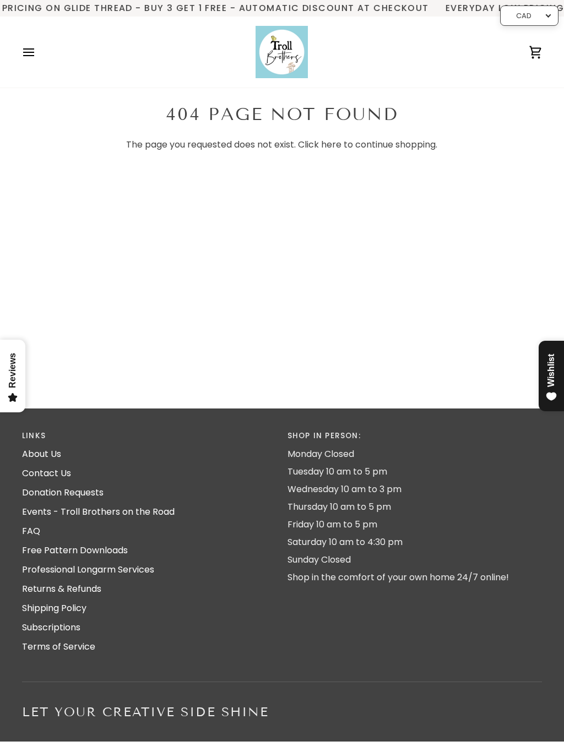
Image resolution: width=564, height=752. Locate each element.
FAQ (31, 531)
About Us (41, 454)
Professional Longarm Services (88, 569)
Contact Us (46, 473)
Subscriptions (51, 627)
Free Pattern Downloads (75, 550)
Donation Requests (63, 492)
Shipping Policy (54, 608)
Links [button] (34, 436)
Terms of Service (58, 646)
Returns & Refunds (61, 588)
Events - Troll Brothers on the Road (98, 511)
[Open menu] (38, 52)
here (331, 144)
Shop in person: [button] (324, 436)
